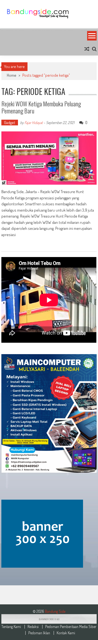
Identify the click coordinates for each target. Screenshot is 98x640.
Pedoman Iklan (39, 633)
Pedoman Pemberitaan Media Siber (70, 627)
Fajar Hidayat (33, 122)
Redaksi (33, 627)
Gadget (9, 122)
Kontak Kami (66, 633)
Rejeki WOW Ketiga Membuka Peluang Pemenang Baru (41, 107)
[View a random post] (86, 49)
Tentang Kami (11, 627)
